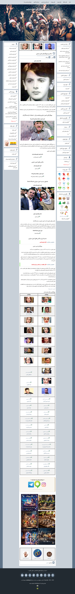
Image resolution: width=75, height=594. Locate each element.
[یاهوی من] (52, 575)
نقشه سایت (31, 583)
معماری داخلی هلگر (12, 99)
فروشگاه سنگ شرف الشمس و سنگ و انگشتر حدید (11, 113)
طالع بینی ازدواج (66, 122)
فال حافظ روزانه (13, 133)
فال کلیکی (67, 143)
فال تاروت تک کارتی (12, 57)
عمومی (47, 563)
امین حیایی (46, 364)
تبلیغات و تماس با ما (27, 2)
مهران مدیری (28, 334)
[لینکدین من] (22, 575)
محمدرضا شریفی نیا (46, 447)
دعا (68, 134)
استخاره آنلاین (36, 2)
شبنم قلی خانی (29, 324)
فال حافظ (65, 2)
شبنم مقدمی (28, 453)
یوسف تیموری (46, 440)
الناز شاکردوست (29, 421)
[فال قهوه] (46, 520)
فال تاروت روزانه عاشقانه (11, 81)
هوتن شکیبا (46, 460)
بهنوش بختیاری (46, 314)
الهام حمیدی (46, 324)
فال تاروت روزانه (12, 48)
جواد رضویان (46, 374)
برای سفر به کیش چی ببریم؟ (12, 102)
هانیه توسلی (28, 304)
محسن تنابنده (29, 427)
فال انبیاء (67, 89)
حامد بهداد (29, 354)
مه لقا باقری (46, 334)
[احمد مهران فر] (50, 47)
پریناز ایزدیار (28, 414)
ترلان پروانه (46, 385)
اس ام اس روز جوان (65, 48)
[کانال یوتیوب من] (26, 575)
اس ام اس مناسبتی (45, 2)
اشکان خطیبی (46, 473)
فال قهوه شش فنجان (65, 104)
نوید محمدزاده (29, 447)
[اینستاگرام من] (41, 575)
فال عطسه (14, 154)
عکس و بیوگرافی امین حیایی (38, 9)
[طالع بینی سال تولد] (64, 208)
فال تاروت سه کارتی (12, 60)
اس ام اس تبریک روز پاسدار (65, 66)
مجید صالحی (29, 466)
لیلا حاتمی (46, 427)
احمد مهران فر (46, 395)
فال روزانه (53, 2)
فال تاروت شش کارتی (11, 69)
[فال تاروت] (46, 503)
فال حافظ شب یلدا (12, 136)
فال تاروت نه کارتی (12, 72)
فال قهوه (67, 98)
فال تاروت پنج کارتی (12, 66)
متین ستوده (29, 344)
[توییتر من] (33, 575)
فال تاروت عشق (13, 78)
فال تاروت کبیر (13, 51)
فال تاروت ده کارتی (12, 75)
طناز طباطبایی (28, 460)
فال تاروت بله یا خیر (12, 84)
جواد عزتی (29, 408)
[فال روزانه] (29, 503)
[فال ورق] (29, 537)
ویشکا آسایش (29, 473)
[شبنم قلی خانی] (25, 47)
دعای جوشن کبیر (65, 131)
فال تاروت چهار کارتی (12, 63)
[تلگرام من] (48, 575)
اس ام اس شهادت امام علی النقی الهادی (64, 62)
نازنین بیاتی (46, 414)
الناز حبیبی (29, 401)
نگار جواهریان (46, 466)
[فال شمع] (29, 520)
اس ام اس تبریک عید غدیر (64, 70)
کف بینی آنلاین (66, 113)
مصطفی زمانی (28, 374)
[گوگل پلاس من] (29, 575)
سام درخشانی (29, 395)
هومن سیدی (28, 440)
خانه (70, 2)
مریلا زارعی (29, 364)
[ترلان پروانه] (37, 47)
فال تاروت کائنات (12, 54)
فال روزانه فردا (13, 163)
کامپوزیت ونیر (13, 96)
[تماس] (37, 575)
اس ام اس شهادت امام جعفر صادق (65, 52)
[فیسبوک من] (45, 575)
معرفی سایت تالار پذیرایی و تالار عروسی (11, 117)
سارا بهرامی (46, 408)
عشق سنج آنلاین (65, 152)
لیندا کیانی (29, 385)
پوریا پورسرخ (28, 314)
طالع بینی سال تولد (65, 219)
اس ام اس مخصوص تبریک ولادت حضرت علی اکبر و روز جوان (64, 57)
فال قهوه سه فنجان (65, 101)
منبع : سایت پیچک (51, 289)
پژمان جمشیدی (46, 344)
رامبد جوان (46, 304)
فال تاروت (59, 2)
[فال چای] (46, 537)
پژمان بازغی (29, 434)
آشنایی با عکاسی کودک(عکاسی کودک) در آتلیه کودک (11, 107)
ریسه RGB (67, 161)
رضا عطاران (46, 354)
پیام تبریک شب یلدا (12, 139)
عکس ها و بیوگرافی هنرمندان (12, 167)
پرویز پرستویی (46, 434)
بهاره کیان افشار (46, 421)
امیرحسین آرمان (46, 401)
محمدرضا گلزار (46, 453)
